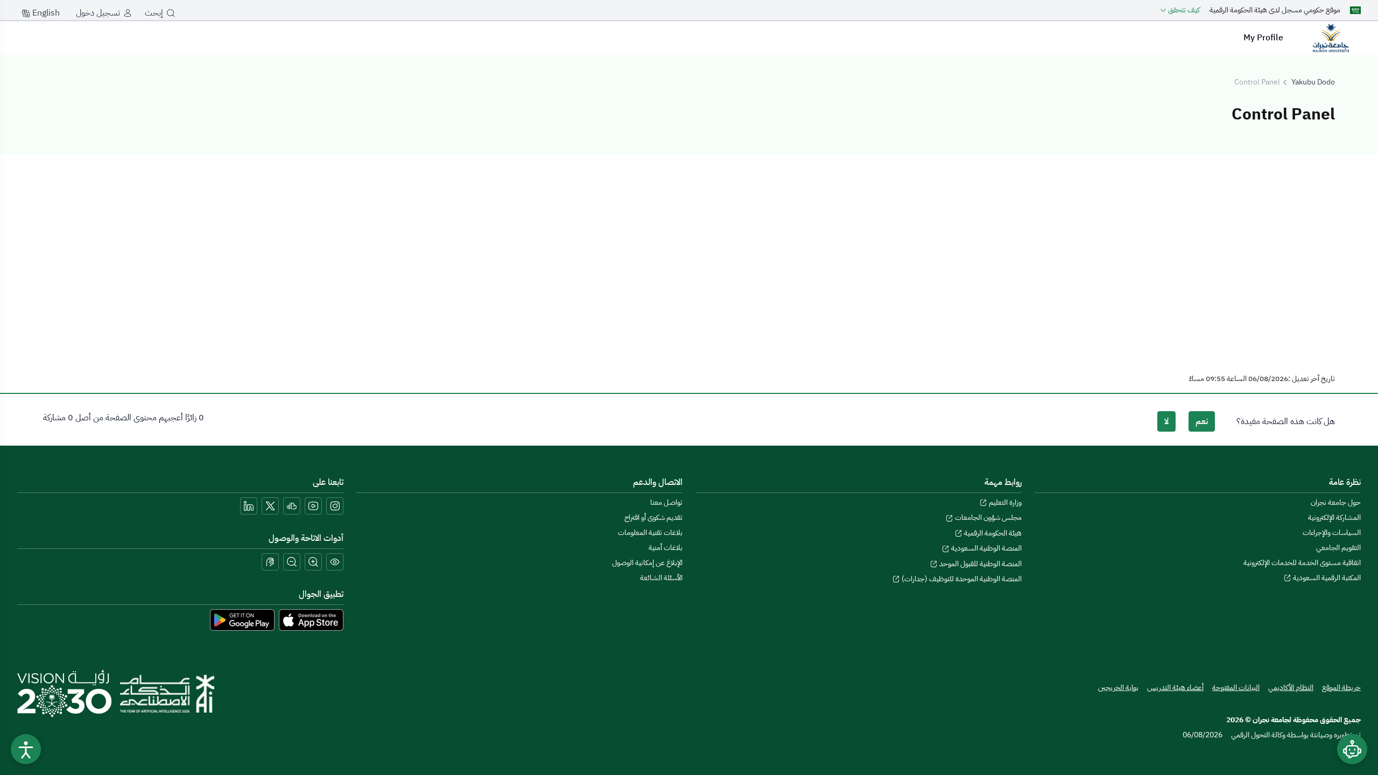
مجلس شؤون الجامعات (987, 517)
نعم (1202, 421)
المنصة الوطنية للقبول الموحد (980, 563)
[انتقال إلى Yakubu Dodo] (1330, 37)
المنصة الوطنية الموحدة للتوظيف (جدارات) (961, 578)
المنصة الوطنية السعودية (986, 548)
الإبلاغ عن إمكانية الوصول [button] (647, 562)
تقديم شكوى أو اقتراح (653, 517)
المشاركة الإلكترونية (1334, 517)
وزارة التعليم (1004, 502)
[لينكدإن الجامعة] (248, 506)
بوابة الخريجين (1118, 687)
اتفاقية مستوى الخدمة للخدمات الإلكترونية (1302, 562)
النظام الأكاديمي (1290, 687)
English (45, 12)
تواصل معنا (666, 502)
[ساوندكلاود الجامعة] (291, 506)
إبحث (154, 12)
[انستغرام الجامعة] (334, 506)
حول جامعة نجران (1336, 502)
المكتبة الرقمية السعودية (1326, 577)
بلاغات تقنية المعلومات (650, 532)
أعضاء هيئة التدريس (1175, 687)
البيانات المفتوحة (1236, 687)
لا (1166, 421)
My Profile (1263, 37)
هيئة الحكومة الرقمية (992, 533)
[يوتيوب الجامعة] (313, 506)
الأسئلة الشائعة (661, 577)
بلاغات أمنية (666, 547)
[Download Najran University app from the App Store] (311, 619)
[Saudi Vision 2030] (64, 693)
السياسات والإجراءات (1332, 532)
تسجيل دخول (98, 12)
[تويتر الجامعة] (270, 506)
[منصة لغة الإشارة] (270, 561)
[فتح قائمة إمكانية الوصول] (26, 749)
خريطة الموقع (1341, 687)
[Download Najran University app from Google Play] (242, 619)
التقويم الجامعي (1338, 547)
